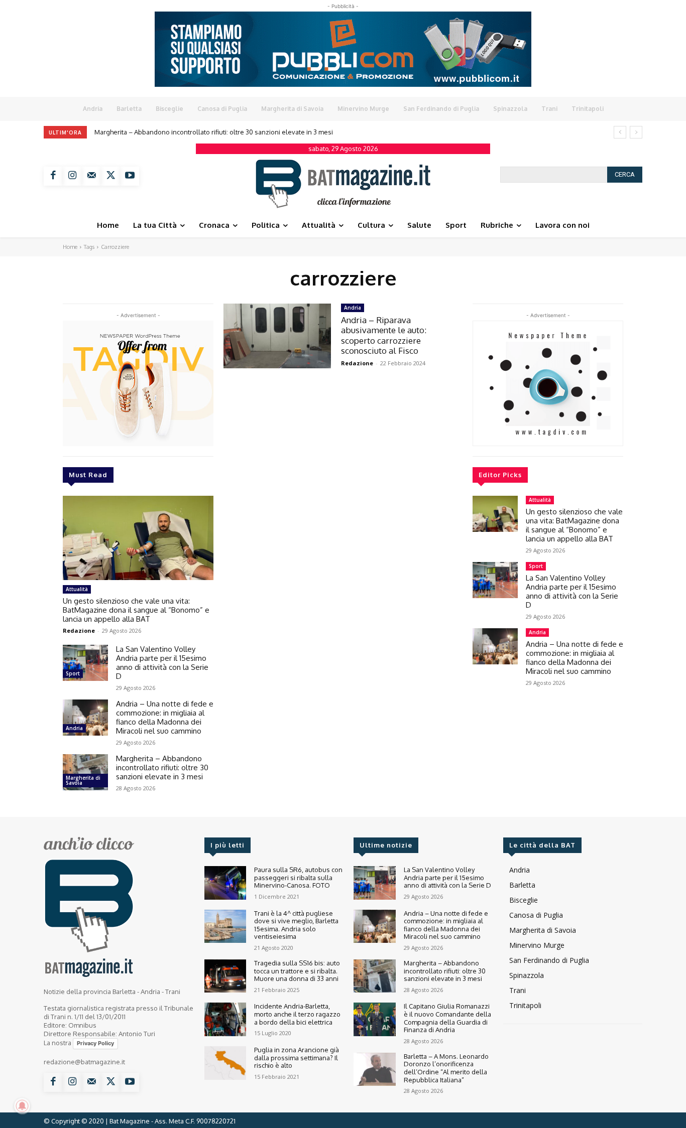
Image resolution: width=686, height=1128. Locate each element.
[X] (110, 176)
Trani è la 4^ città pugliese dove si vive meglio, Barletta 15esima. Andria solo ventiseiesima (296, 925)
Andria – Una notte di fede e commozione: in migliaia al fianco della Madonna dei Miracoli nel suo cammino (164, 717)
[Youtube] (129, 176)
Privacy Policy (95, 1043)
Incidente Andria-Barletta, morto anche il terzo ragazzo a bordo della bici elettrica (297, 1014)
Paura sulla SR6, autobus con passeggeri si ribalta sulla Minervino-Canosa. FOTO (298, 877)
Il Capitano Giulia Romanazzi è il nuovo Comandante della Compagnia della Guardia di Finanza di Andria (447, 1018)
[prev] (620, 132)
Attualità (77, 589)
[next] (636, 132)
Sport (73, 673)
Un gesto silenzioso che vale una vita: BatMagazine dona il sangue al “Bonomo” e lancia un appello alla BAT (136, 610)
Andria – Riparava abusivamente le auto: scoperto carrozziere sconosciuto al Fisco (383, 335)
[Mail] (91, 176)
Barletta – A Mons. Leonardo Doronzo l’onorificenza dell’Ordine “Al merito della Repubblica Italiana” (446, 1068)
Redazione (79, 630)
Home (70, 246)
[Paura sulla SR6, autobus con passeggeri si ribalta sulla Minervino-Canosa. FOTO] (225, 883)
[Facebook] (53, 176)
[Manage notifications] (22, 1106)
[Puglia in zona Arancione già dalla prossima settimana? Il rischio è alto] (225, 1063)
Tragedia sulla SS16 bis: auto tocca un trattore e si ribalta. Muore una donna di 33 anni (297, 970)
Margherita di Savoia (83, 780)
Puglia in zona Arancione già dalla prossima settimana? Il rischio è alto (296, 1057)
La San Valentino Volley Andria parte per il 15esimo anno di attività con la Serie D (162, 662)
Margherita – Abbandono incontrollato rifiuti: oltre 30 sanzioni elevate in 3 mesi (213, 132)
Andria (74, 728)
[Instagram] (72, 176)
